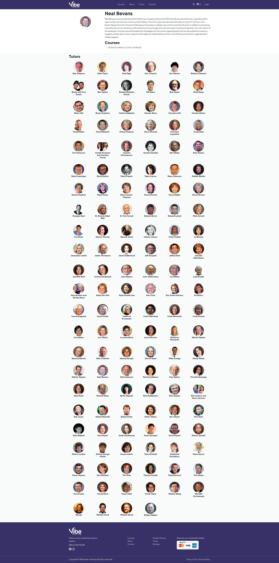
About (131, 5)
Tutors (141, 5)
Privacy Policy (204, 560)
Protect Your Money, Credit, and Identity (125, 48)
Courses (121, 5)
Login (207, 5)
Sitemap (156, 544)
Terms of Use (191, 560)
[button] (194, 4)
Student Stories (159, 538)
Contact (152, 5)
